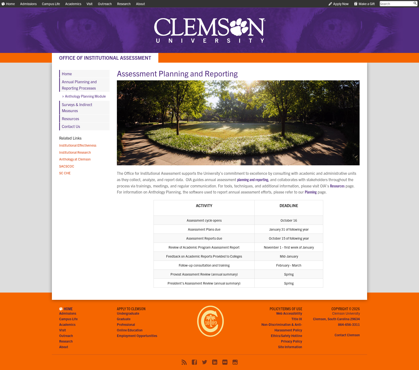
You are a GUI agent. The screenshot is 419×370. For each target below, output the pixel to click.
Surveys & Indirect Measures (77, 107)
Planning (311, 191)
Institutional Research (75, 152)
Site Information (290, 347)
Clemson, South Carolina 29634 (336, 319)
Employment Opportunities (137, 335)
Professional (126, 324)
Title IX (296, 319)
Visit (90, 3)
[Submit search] (415, 3)
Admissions (28, 3)
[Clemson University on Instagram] (235, 362)
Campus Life (51, 3)
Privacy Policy (291, 341)
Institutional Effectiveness (77, 145)
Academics (73, 3)
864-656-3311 (349, 324)
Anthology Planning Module (85, 96)
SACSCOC (66, 166)
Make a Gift (366, 3)
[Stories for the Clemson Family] (184, 362)
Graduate (123, 319)
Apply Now (340, 3)
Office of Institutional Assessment (105, 58)
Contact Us (71, 126)
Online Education (130, 330)
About (140, 3)
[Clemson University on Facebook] (194, 362)
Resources (337, 185)
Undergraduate (128, 313)
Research (124, 3)
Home (10, 3)
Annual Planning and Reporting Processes (79, 84)
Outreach (105, 3)
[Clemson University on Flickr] (224, 362)
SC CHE (65, 173)
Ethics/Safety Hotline (286, 335)
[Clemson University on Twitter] (204, 362)
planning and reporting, (253, 179)
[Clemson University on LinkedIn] (214, 362)
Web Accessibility (289, 313)
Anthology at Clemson (75, 159)
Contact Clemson (347, 335)
